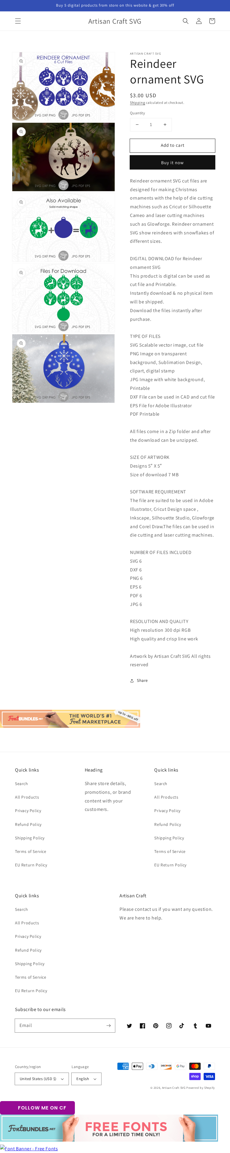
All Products (27, 797)
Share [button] (142, 680)
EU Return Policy (31, 865)
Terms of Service (30, 851)
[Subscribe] (108, 1025)
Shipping (137, 102)
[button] (18, 21)
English (82, 1078)
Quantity (137, 113)
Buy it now (172, 162)
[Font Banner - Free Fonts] (29, 1148)
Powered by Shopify (200, 1088)
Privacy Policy (28, 810)
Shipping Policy (30, 838)
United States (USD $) (38, 1078)
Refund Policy (28, 824)
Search (21, 783)
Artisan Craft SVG (174, 1088)
